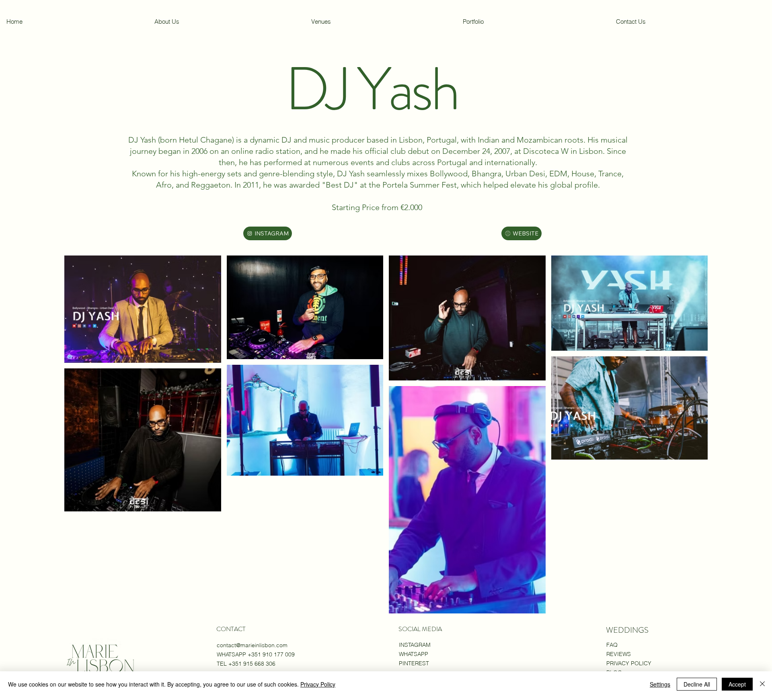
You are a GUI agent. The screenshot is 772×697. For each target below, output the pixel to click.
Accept (737, 684)
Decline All (697, 684)
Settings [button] (660, 684)
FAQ (612, 644)
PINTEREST (414, 663)
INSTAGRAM (415, 644)
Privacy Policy (317, 684)
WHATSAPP (413, 654)
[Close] (762, 684)
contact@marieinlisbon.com (252, 645)
